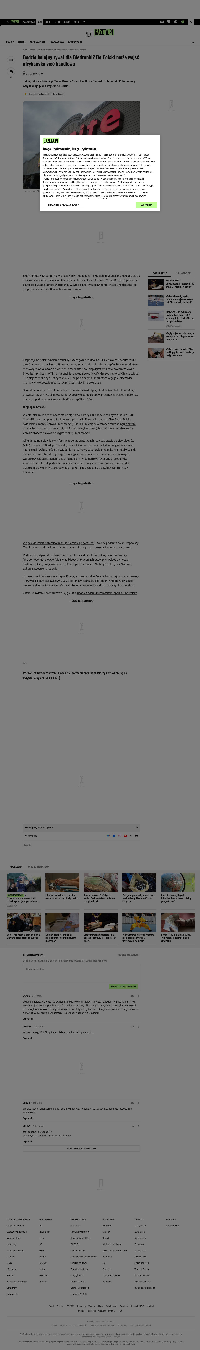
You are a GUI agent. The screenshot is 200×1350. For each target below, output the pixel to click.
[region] (100, 173)
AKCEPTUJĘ (146, 205)
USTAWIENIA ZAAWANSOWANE (63, 205)
